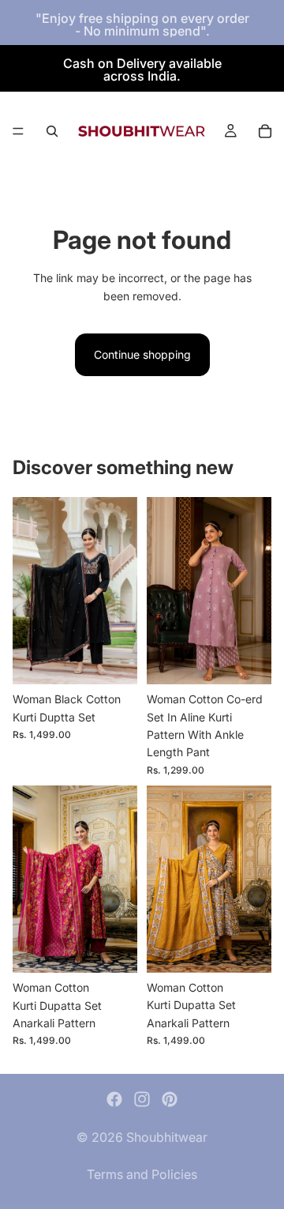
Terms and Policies (142, 1174)
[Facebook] (114, 1099)
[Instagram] (142, 1099)
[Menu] (18, 131)
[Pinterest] (169, 1099)
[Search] (52, 131)
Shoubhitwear (166, 1137)
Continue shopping (142, 354)
